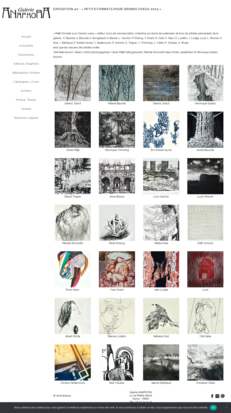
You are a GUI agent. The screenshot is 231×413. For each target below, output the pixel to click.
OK (213, 407)
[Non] (226, 407)
